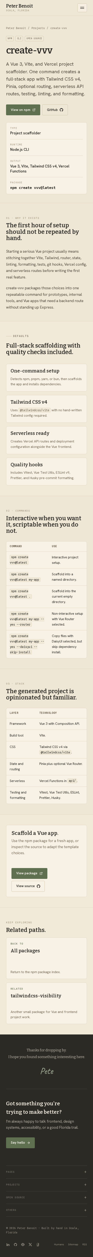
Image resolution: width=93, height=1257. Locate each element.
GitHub (52, 110)
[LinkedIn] (8, 1244)
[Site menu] (82, 7)
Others (11, 1210)
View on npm (20, 110)
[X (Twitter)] (30, 1244)
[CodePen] (23, 1244)
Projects (38, 28)
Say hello (18, 1142)
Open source (15, 1197)
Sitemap (73, 1244)
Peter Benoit (16, 28)
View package (26, 873)
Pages (10, 1172)
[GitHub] (15, 1244)
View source (25, 886)
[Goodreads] (38, 1244)
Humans (59, 1244)
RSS (84, 1244)
